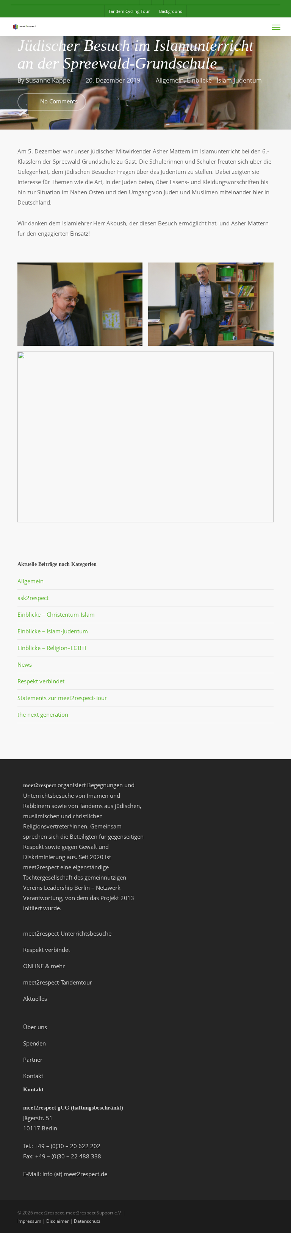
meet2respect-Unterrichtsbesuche (67, 933)
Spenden (34, 1043)
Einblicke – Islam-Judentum (52, 631)
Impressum (29, 1221)
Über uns (35, 1027)
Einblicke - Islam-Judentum (224, 80)
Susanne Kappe (48, 80)
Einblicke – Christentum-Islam (56, 614)
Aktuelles (35, 998)
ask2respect (32, 598)
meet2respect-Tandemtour (57, 982)
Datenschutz (87, 1221)
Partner (32, 1059)
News (24, 664)
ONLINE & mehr (44, 966)
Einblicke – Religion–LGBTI (51, 648)
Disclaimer (57, 1221)
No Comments (58, 101)
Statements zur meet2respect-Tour (62, 698)
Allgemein (170, 80)
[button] (276, 27)
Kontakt (33, 1076)
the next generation (42, 714)
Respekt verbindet (40, 681)
